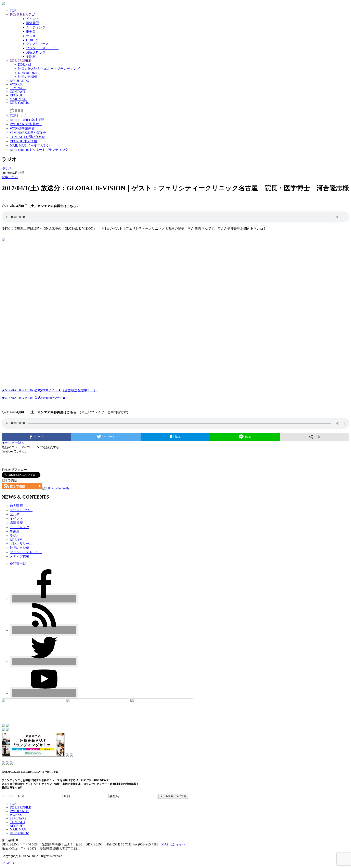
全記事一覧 (18, 564)
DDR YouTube (19, 102)
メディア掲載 (19, 556)
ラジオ (31, 36)
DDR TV (32, 40)
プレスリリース (37, 43)
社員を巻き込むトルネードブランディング (49, 68)
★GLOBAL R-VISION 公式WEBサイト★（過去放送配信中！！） (49, 390)
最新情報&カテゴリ (24, 14)
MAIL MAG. (18, 99)
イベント (32, 19)
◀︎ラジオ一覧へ (13, 443)
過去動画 (16, 505)
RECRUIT (17, 95)
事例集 (31, 31)
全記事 (31, 56)
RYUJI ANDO (19, 80)
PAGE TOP (9, 863)
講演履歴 (32, 23)
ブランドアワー (21, 510)
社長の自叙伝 (27, 76)
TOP (13, 10)
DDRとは (24, 64)
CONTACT (17, 91)
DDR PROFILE (20, 60)
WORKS (16, 84)
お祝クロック (36, 52)
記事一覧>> (10, 177)
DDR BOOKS (27, 72)
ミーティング (36, 27)
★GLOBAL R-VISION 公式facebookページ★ (34, 397)
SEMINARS (18, 88)
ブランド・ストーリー (42, 48)
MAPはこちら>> (173, 844)
